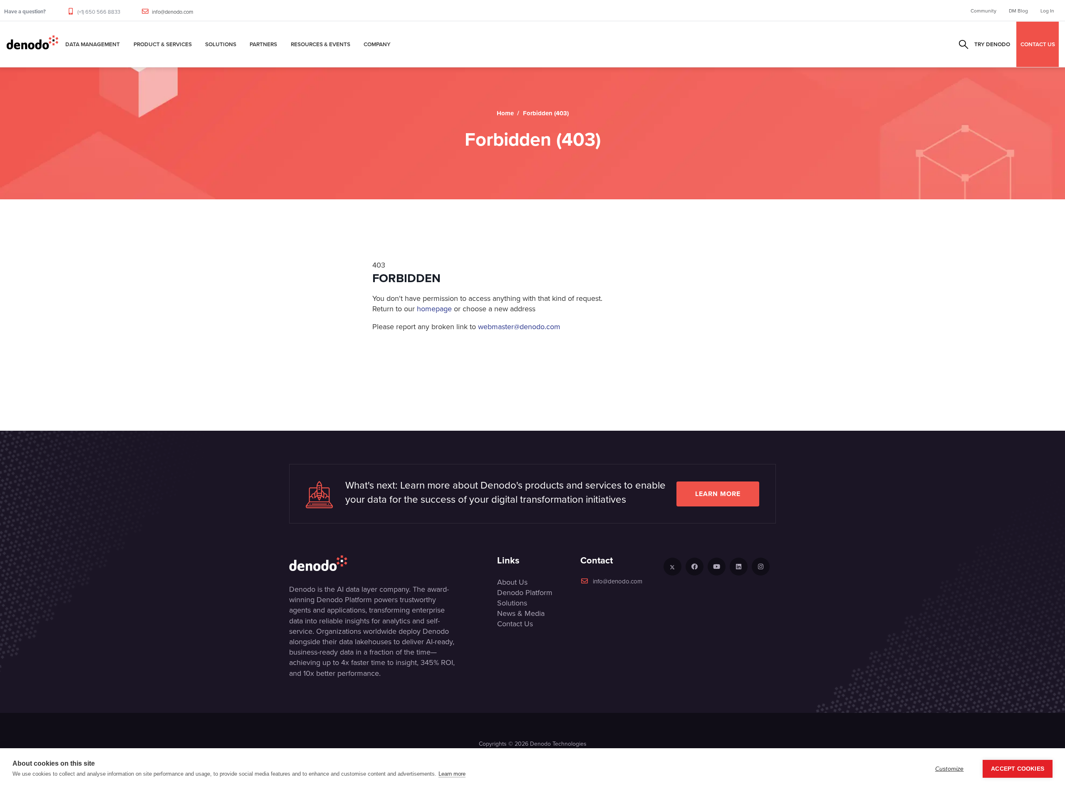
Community (983, 10)
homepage (434, 308)
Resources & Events (320, 44)
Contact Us (515, 623)
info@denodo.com (172, 11)
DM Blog (1018, 10)
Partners (263, 44)
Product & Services (163, 44)
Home (505, 113)
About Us (512, 582)
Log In (1047, 10)
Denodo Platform (524, 592)
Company (377, 44)
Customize (949, 769)
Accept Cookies (1017, 769)
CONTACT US (1037, 44)
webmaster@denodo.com (519, 326)
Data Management (92, 44)
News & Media (521, 613)
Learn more (718, 494)
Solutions (220, 44)
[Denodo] (32, 44)
